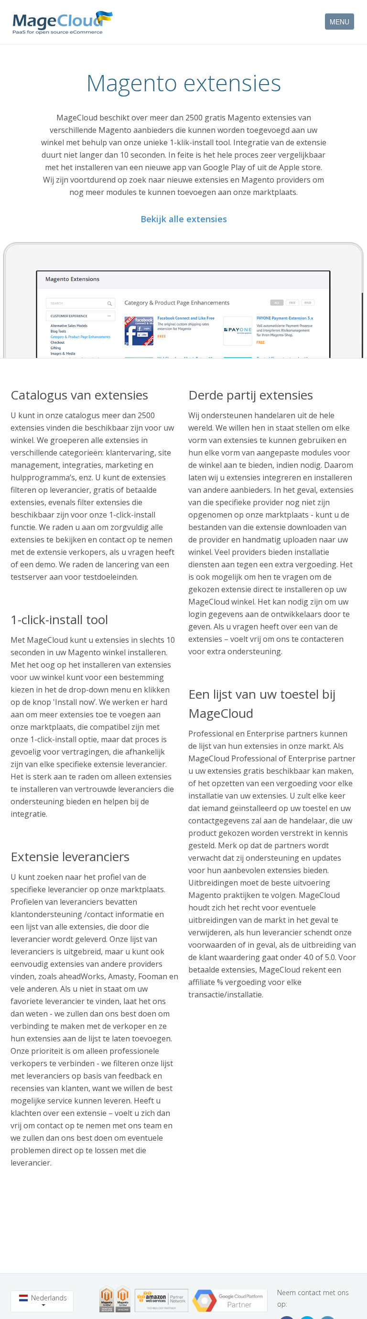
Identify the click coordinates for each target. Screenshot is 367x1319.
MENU (339, 21)
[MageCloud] (63, 22)
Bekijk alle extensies (183, 219)
